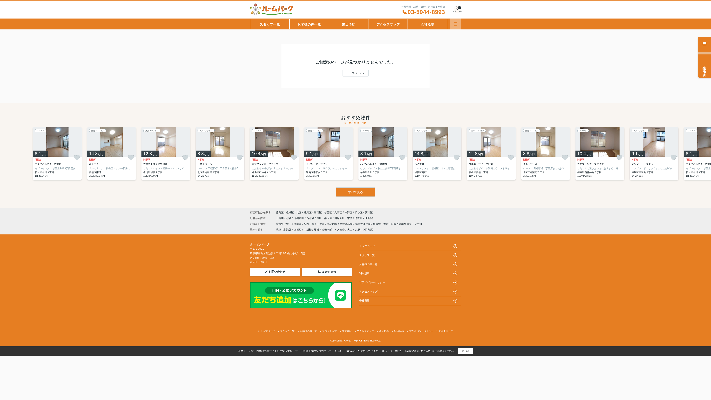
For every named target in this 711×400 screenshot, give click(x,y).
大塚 (357, 229)
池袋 (289, 218)
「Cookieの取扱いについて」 (417, 351)
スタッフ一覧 (270, 24)
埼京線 (377, 223)
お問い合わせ (277, 271)
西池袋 (310, 218)
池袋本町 (299, 218)
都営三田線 (390, 223)
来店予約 (348, 24)
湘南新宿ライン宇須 (410, 223)
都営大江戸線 (363, 223)
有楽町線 (296, 223)
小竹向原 (367, 229)
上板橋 (297, 229)
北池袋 (287, 229)
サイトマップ (446, 331)
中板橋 (308, 229)
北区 (298, 212)
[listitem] (274, 153)
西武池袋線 (346, 223)
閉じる (466, 350)
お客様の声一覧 (309, 24)
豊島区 (280, 212)
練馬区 (308, 212)
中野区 (348, 212)
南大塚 (328, 218)
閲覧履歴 (347, 331)
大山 (349, 229)
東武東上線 (283, 223)
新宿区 (318, 212)
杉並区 (328, 212)
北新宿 (369, 218)
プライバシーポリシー (372, 282)
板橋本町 (327, 229)
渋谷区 (359, 212)
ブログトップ (329, 331)
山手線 (321, 223)
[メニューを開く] (455, 24)
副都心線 (309, 223)
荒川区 (369, 212)
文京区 (338, 212)
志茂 (350, 218)
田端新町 (340, 218)
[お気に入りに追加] (77, 158)
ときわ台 (339, 229)
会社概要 (427, 24)
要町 (316, 229)
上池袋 (280, 218)
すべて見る (355, 192)
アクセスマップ (388, 24)
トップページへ (355, 73)
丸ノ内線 (332, 223)
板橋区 (290, 212)
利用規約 (364, 273)
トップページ (367, 246)
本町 (320, 218)
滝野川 (359, 218)
